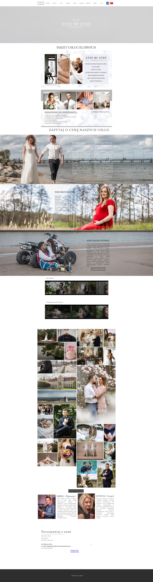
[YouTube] (111, 3)
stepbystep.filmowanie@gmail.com (59, 546)
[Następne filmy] (106, 287)
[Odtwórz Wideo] (57, 287)
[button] (81, 3)
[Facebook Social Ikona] (107, 3)
